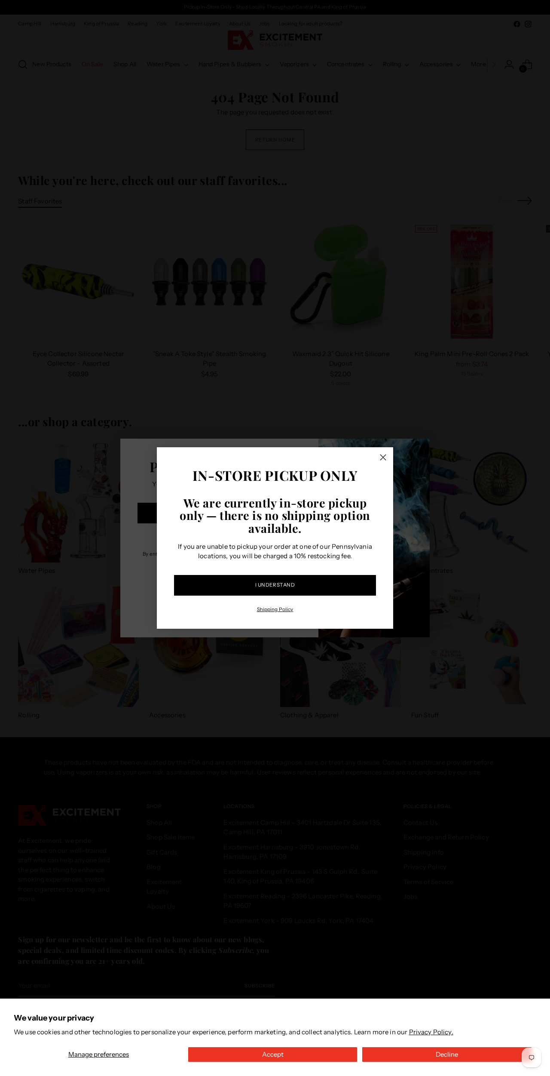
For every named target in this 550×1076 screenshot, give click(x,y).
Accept (273, 1054)
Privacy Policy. (431, 1032)
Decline (447, 1054)
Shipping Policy (275, 609)
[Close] (383, 457)
